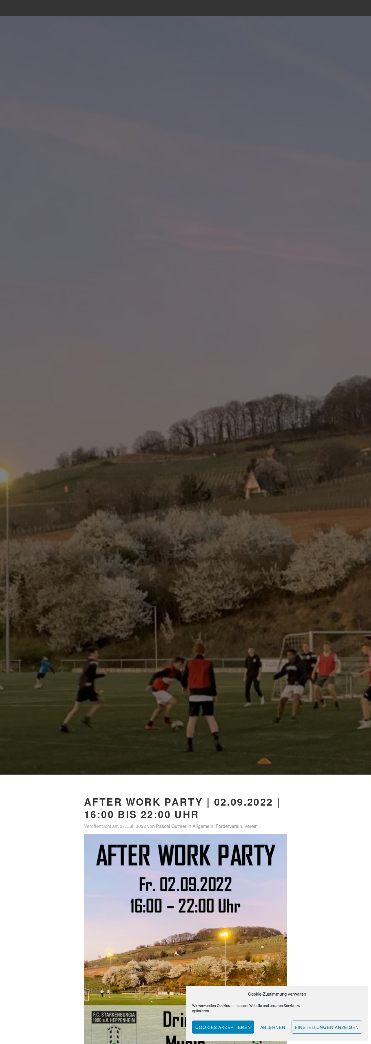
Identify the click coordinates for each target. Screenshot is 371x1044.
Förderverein (229, 826)
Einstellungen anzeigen (327, 1027)
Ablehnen (272, 1027)
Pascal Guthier (171, 826)
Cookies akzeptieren (223, 1027)
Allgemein (202, 826)
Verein (251, 826)
